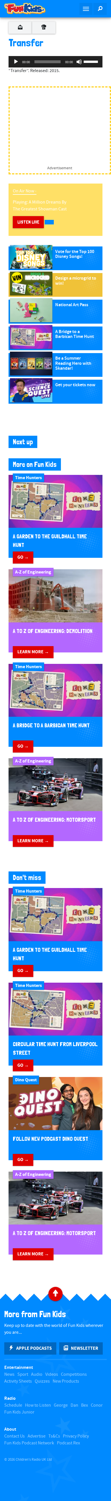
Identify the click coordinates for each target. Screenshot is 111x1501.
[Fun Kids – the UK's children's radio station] (27, 8)
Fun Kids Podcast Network (29, 1443)
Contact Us (14, 1436)
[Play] (16, 62)
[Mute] (79, 62)
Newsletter (84, 1348)
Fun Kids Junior (19, 1412)
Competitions (74, 1374)
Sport (22, 1374)
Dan (74, 1405)
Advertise (37, 1436)
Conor (97, 1405)
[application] (55, 61)
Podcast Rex (68, 1443)
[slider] (92, 61)
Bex (84, 1405)
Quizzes (42, 1381)
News (9, 1374)
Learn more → (33, 652)
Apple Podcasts (34, 1348)
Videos (51, 1374)
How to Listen (38, 1405)
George (61, 1405)
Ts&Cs (54, 1436)
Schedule (13, 1405)
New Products (66, 1381)
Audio (36, 1374)
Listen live (28, 222)
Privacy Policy (76, 1436)
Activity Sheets (18, 1381)
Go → (23, 557)
